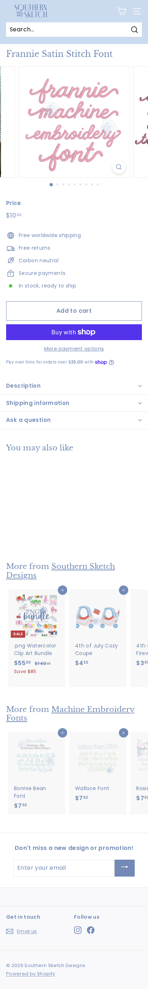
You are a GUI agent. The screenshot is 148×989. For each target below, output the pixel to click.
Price (13, 203)
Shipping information (38, 403)
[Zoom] (119, 167)
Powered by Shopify (30, 973)
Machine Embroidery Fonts (70, 714)
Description (23, 385)
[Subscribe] (125, 868)
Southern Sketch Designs (60, 571)
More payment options (74, 348)
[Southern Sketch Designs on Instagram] (78, 930)
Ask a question (28, 420)
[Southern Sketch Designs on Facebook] (90, 930)
